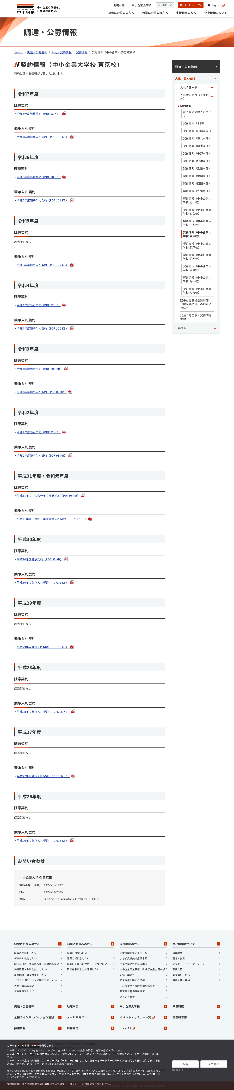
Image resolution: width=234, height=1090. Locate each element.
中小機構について (215, 12)
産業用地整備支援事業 (132, 991)
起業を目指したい (77, 953)
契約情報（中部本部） (197, 153)
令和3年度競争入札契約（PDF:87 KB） (42, 392)
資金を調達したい (24, 991)
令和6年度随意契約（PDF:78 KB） (39, 177)
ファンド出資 (127, 996)
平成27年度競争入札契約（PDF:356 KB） (43, 776)
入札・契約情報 (61, 52)
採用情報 (20, 1028)
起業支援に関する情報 (132, 980)
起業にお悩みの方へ (155, 12)
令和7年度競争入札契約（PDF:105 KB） (43, 137)
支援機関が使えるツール (133, 953)
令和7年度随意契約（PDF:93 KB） (39, 113)
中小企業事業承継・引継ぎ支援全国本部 (142, 969)
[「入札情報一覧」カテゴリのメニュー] (212, 87)
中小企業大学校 (142, 5)
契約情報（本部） (194, 123)
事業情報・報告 (181, 974)
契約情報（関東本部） (197, 146)
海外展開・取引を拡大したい (30, 969)
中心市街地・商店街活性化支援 (137, 985)
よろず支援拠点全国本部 (133, 958)
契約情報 (82, 52)
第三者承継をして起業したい (83, 969)
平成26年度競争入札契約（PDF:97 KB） (43, 840)
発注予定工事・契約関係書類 (196, 317)
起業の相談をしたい (78, 958)
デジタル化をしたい (25, 958)
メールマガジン (77, 1017)
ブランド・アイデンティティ (189, 964)
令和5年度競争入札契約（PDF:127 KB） (43, 265)
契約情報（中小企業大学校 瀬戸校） (197, 245)
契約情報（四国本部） (197, 183)
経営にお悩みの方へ (121, 12)
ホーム (18, 52)
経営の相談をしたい (25, 953)
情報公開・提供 (181, 980)
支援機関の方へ (186, 12)
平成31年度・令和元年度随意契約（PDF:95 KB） (48, 496)
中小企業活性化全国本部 (133, 964)
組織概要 (178, 953)
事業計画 (178, 969)
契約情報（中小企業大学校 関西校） (197, 257)
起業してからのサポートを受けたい (87, 964)
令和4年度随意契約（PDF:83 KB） (39, 305)
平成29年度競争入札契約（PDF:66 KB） (43, 647)
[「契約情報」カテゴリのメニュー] (212, 106)
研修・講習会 (127, 974)
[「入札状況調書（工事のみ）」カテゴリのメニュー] (212, 97)
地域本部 (119, 5)
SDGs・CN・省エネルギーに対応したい (36, 964)
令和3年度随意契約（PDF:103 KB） (40, 369)
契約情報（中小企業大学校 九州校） (197, 279)
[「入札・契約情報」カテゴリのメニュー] (215, 78)
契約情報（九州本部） (197, 191)
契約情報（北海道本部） (198, 131)
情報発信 (72, 1028)
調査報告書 (180, 1017)
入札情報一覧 (188, 87)
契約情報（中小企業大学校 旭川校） (197, 200)
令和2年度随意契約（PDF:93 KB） (39, 432)
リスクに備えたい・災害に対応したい (35, 980)
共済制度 (178, 1006)
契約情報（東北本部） (197, 138)
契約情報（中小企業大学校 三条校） (197, 223)
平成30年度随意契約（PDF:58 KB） (40, 559)
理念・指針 (179, 958)
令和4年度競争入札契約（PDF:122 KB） (43, 328)
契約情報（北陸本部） (197, 161)
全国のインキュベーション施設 (34, 1017)
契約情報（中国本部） (197, 176)
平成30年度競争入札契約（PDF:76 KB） (43, 582)
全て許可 (214, 1064)
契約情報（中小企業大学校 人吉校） (197, 290)
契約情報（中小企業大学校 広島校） (197, 268)
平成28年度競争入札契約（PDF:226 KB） (43, 712)
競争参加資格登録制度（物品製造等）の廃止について (196, 304)
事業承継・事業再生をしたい (30, 974)
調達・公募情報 (37, 52)
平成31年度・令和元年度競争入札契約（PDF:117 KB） (52, 519)
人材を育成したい (24, 985)
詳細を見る (176, 1070)
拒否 (185, 1064)
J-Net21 (125, 1028)
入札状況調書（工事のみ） (194, 97)
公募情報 (181, 328)
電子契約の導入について (197, 114)
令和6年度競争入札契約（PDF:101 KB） (43, 200)
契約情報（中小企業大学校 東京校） (197, 234)
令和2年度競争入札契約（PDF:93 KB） (42, 455)
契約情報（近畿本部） (197, 168)
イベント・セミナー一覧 (135, 1017)
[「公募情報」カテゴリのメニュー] (215, 328)
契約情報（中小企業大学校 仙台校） (197, 211)
